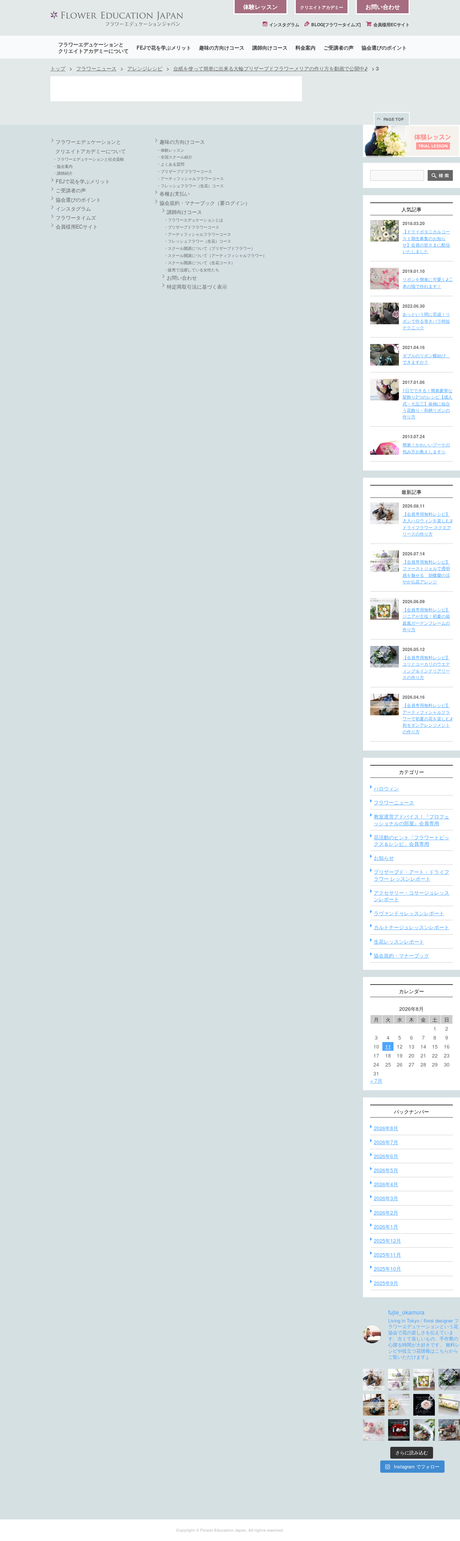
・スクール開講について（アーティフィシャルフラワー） (215, 255)
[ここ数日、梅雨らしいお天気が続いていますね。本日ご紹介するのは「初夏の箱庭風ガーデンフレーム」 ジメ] (424, 1379)
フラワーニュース (96, 68)
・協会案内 (63, 166)
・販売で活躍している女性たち (191, 269)
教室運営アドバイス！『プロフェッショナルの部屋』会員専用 (411, 819)
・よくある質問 (170, 164)
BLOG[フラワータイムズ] (335, 24)
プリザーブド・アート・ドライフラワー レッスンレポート (411, 875)
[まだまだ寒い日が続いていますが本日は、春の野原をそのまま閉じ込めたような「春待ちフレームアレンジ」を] (449, 1405)
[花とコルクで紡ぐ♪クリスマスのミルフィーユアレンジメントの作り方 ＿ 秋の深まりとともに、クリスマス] (449, 1430)
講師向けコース (270, 47)
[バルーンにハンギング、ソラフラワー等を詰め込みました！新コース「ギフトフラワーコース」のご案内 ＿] (424, 1430)
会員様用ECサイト (391, 24)
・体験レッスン (170, 150)
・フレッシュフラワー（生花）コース (190, 185)
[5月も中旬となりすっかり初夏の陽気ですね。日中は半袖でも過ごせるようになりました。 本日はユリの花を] (449, 1379)
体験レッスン (260, 7)
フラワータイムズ (76, 217)
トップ (57, 68)
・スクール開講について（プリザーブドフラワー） (209, 248)
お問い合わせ (382, 7)
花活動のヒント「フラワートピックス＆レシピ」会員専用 (411, 840)
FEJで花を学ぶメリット (164, 47)
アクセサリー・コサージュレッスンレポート (411, 896)
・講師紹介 (63, 173)
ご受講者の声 (338, 47)
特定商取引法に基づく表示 (197, 286)
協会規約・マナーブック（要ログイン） (205, 202)
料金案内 (305, 47)
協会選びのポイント (384, 47)
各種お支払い (175, 193)
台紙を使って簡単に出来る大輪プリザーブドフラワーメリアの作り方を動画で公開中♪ (270, 68)
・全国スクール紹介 (174, 157)
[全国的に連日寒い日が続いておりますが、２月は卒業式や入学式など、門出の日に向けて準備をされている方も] (424, 1405)
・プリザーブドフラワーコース (184, 171)
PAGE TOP (393, 119)
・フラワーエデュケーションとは (193, 220)
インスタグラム (283, 24)
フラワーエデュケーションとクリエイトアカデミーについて (93, 47)
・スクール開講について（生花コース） (199, 262)
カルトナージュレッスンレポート (411, 927)
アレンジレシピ (144, 68)
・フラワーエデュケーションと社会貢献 (88, 159)
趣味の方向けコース (221, 47)
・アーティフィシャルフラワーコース (190, 178)
